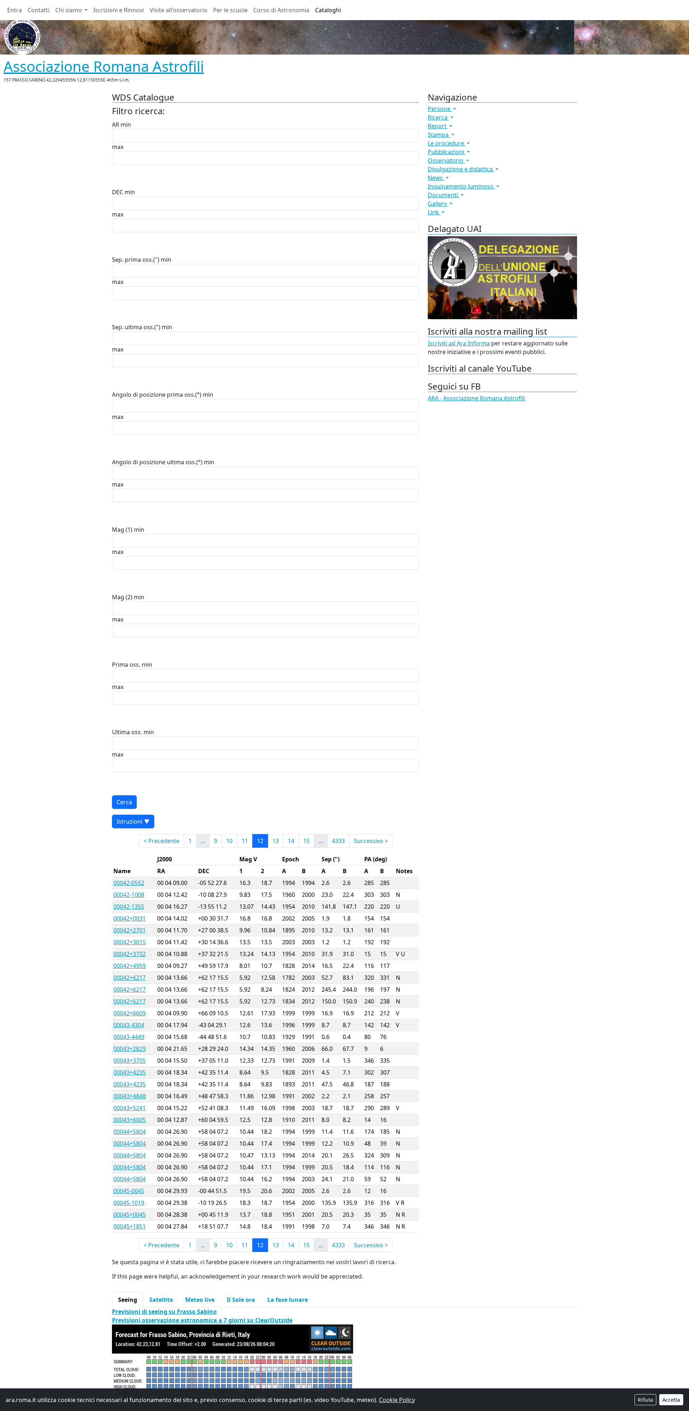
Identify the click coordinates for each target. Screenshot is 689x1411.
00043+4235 (129, 1072)
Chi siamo (69, 10)
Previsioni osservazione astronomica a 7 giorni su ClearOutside (202, 1320)
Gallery (438, 204)
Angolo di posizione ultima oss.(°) (157, 462)
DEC (117, 192)
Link (434, 212)
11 (245, 841)
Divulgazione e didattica (461, 169)
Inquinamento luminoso (461, 186)
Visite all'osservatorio (178, 10)
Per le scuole (230, 10)
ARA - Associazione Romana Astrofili (476, 398)
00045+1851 (129, 1226)
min (126, 125)
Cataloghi (328, 10)
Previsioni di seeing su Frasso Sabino (164, 1311)
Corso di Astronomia (281, 10)
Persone (440, 109)
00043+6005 (129, 1120)
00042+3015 (129, 942)
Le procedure (446, 143)
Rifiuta (645, 1399)
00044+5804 (129, 1132)
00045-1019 (128, 1203)
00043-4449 (128, 1037)
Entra (14, 10)
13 (275, 841)
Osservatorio (446, 160)
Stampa (439, 135)
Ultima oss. (127, 732)
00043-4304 (128, 1025)
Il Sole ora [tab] (241, 1300)
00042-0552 (128, 883)
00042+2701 (129, 930)
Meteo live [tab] (200, 1300)
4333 (338, 841)
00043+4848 (129, 1096)
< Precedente (161, 841)
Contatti (39, 10)
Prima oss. (126, 665)
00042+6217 (129, 978)
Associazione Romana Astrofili (104, 66)
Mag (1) (122, 530)
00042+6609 (129, 1013)
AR (115, 125)
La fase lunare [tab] (287, 1300)
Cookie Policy (397, 1400)
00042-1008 (128, 895)
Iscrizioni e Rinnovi (118, 10)
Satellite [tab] (161, 1300)
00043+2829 (129, 1049)
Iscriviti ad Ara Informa (459, 343)
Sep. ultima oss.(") (136, 327)
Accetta (671, 1399)
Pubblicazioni (446, 152)
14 (291, 841)
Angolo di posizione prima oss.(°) (156, 395)
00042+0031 (129, 918)
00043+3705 (129, 1061)
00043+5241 (129, 1108)
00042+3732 (129, 954)
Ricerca (438, 117)
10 (229, 841)
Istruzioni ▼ (133, 821)
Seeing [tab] (127, 1300)
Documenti (443, 195)
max (117, 147)
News (436, 178)
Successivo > (371, 841)
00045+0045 (129, 1215)
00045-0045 (128, 1191)
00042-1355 (128, 907)
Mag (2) (122, 597)
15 (306, 841)
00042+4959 (129, 966)
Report (438, 126)
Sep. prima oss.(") (135, 260)
